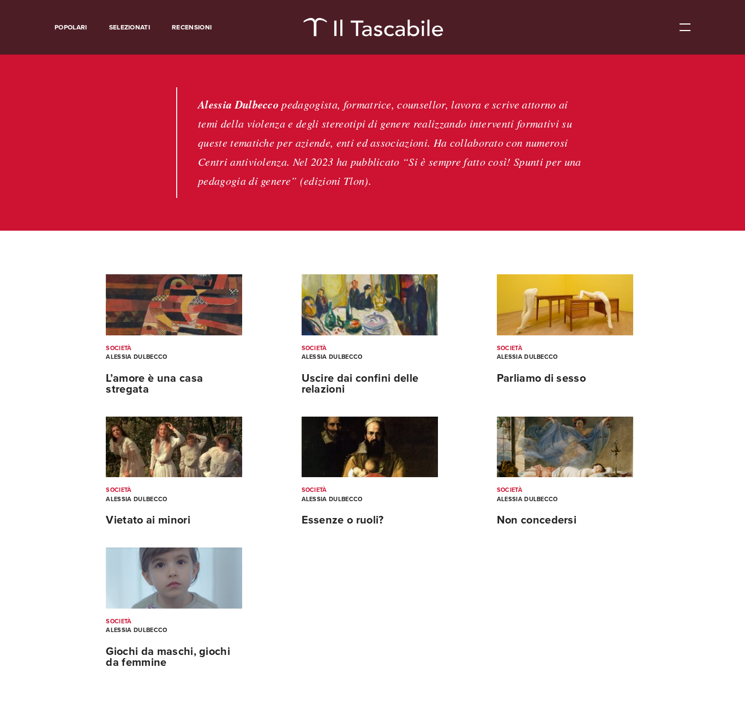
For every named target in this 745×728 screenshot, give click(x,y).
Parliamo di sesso (541, 378)
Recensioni (192, 27)
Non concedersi (536, 520)
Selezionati (130, 27)
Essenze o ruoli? (343, 520)
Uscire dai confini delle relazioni (360, 384)
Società (118, 348)
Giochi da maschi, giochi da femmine (168, 657)
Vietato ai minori (148, 520)
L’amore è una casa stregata (154, 384)
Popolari (71, 27)
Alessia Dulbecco (136, 356)
